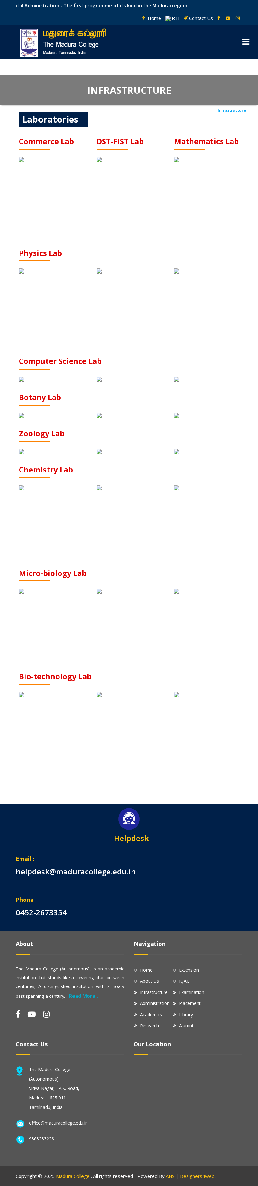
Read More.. (83, 995)
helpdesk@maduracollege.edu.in (76, 871)
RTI (175, 18)
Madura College (73, 1176)
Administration (155, 1003)
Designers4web (197, 1176)
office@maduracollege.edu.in (58, 1123)
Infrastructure (154, 992)
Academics (151, 1015)
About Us (149, 981)
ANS (170, 1176)
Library (186, 1015)
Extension (189, 970)
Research (149, 1026)
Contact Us (201, 18)
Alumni (186, 1026)
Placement (190, 1003)
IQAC (184, 981)
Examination (191, 992)
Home (153, 18)
